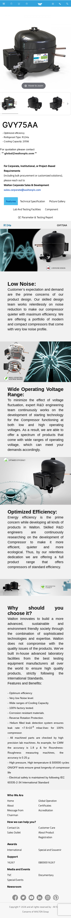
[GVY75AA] (33, 103)
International (14, 850)
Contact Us (13, 828)
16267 (11, 862)
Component (51, 209)
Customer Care (46, 828)
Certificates (44, 805)
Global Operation (47, 801)
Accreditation (45, 810)
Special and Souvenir (49, 850)
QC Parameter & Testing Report (35, 217)
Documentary (46, 875)
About (10, 805)
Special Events (15, 880)
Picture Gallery (57, 201)
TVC (9, 875)
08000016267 (46, 862)
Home (10, 801)
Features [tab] (11, 201)
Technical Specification (32, 201)
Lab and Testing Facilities (27, 209)
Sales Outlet (14, 832)
